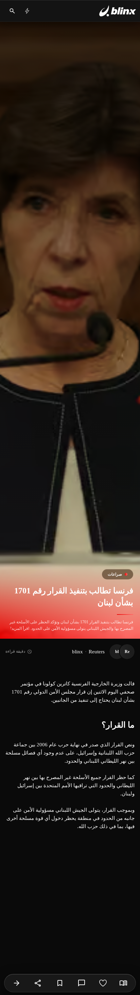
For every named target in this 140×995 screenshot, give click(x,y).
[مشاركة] (38, 983)
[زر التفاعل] (102, 983)
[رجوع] (16, 983)
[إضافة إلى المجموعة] (60, 983)
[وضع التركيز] (123, 983)
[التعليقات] (81, 983)
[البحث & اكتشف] (12, 11)
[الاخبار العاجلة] (27, 11)
